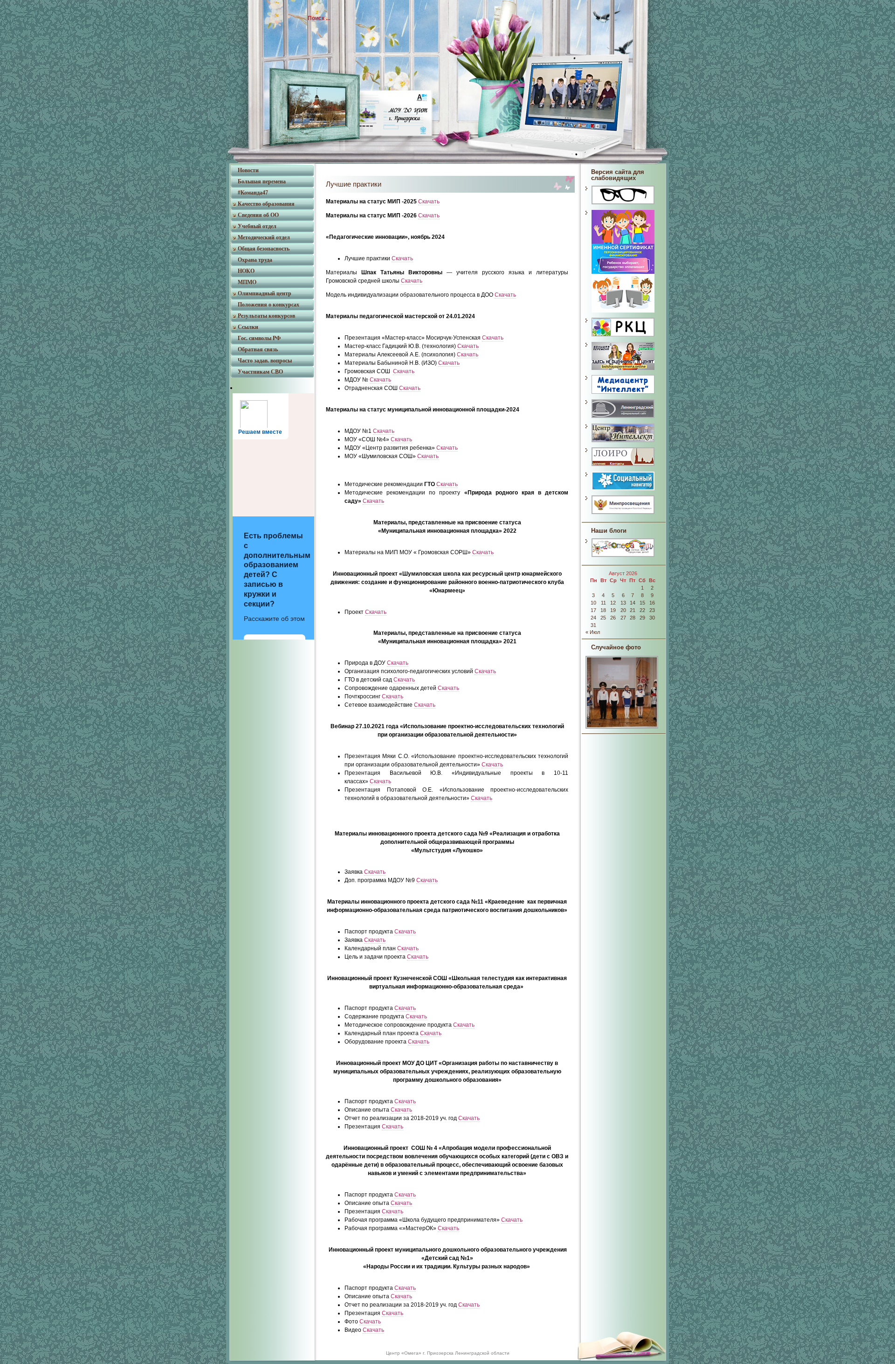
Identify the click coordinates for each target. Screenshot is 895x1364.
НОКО (246, 271)
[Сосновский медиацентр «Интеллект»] (623, 393)
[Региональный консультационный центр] (623, 336)
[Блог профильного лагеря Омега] (623, 556)
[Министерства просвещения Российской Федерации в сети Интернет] (623, 513)
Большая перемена (262, 181)
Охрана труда (255, 260)
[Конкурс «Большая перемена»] (623, 369)
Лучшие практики (353, 184)
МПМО (247, 282)
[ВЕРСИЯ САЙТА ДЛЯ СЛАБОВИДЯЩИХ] (623, 204)
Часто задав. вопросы (265, 360)
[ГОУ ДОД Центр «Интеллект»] (623, 442)
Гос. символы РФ (259, 338)
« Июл (592, 632)
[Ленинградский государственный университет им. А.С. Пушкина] (623, 417)
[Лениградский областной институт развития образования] (623, 465)
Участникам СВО (260, 372)
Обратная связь (258, 349)
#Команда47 (253, 192)
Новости (248, 170)
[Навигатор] (623, 312)
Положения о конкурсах (268, 304)
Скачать (429, 201)
